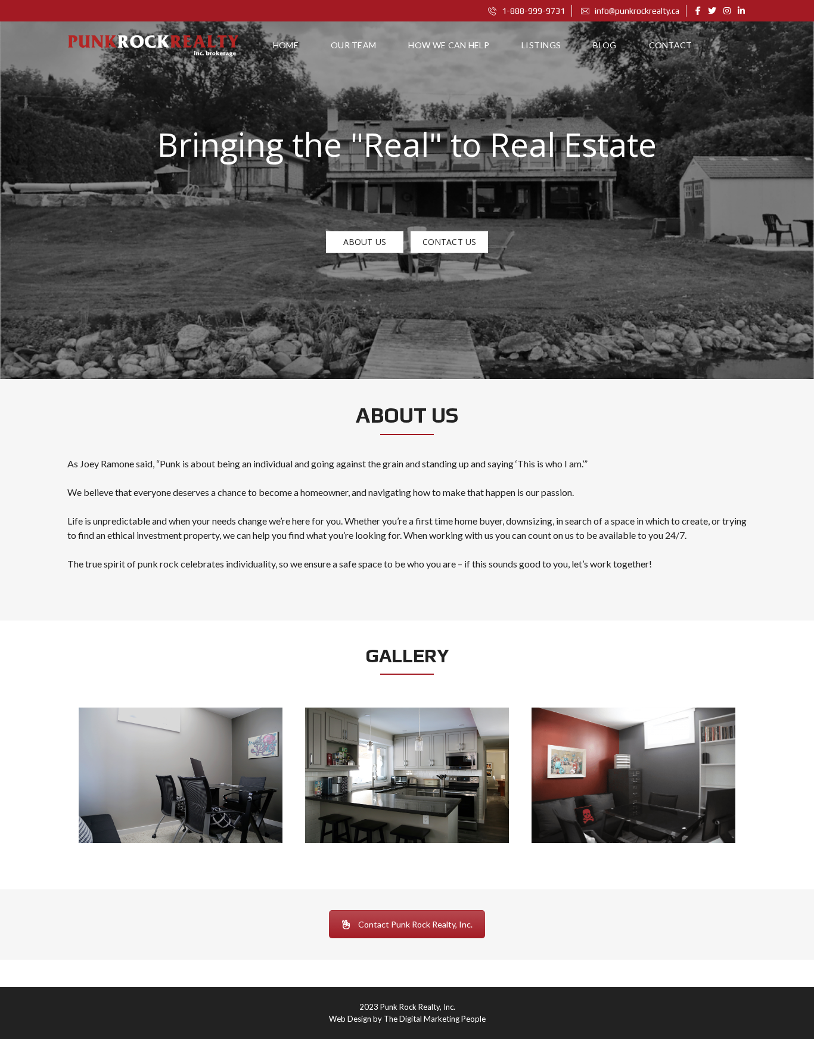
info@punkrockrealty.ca (636, 10)
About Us (364, 241)
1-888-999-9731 (532, 10)
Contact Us (449, 241)
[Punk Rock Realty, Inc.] (155, 45)
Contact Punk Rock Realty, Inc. (415, 924)
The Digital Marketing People (435, 1019)
